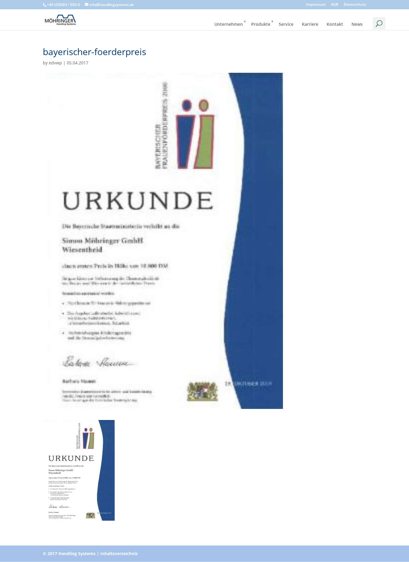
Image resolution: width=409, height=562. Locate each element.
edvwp (55, 63)
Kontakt (335, 24)
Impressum (315, 5)
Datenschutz (355, 5)
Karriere (310, 24)
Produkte (260, 24)
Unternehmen (228, 24)
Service (286, 24)
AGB (334, 5)
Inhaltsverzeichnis (119, 553)
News (357, 24)
